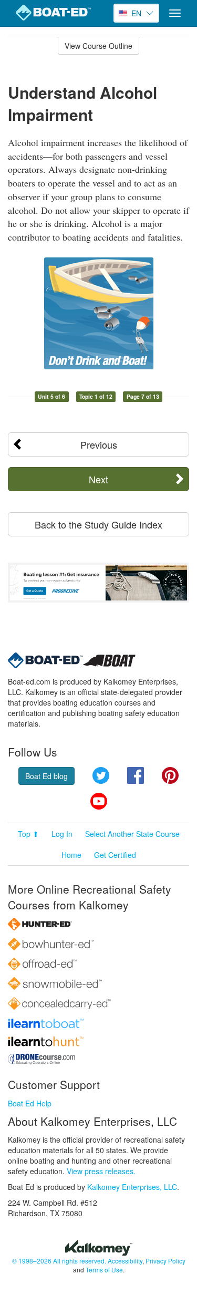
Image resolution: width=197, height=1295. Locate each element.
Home (71, 854)
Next (98, 479)
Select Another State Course (132, 833)
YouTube (98, 801)
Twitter (100, 775)
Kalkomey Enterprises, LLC (132, 1187)
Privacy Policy (165, 1260)
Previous (98, 444)
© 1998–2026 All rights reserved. (59, 1260)
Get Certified (115, 854)
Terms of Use (104, 1269)
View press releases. (101, 1171)
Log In (61, 833)
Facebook (135, 775)
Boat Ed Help (29, 1103)
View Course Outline (98, 45)
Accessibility (125, 1260)
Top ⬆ (28, 833)
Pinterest (170, 775)
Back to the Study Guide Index (98, 524)
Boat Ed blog (46, 776)
